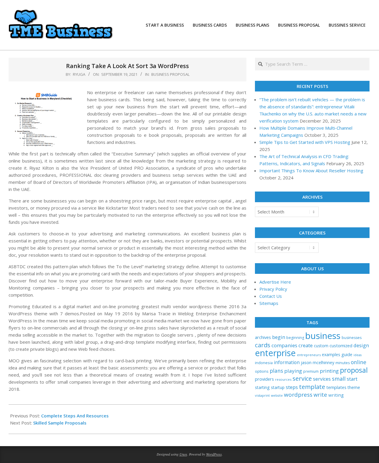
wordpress (298, 394)
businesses (352, 337)
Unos (183, 454)
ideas (358, 355)
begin (278, 337)
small (339, 378)
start (352, 378)
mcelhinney (323, 362)
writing (336, 395)
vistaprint (262, 395)
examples (331, 354)
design (361, 345)
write (320, 394)
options (262, 371)
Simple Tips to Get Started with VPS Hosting (304, 142)
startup (278, 387)
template (312, 386)
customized (341, 345)
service (302, 378)
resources (283, 379)
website (277, 395)
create (305, 345)
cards (262, 345)
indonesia (264, 362)
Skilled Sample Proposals (59, 423)
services (322, 379)
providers (264, 379)
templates (336, 387)
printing (329, 370)
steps (292, 387)
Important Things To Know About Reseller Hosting (311, 170)
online (358, 362)
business (323, 336)
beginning (295, 337)
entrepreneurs (309, 355)
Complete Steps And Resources (75, 416)
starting (262, 387)
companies (284, 345)
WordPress (214, 454)
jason (306, 362)
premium (311, 371)
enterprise (275, 352)
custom (321, 345)
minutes (342, 362)
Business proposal (170, 74)
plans (276, 370)
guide (346, 354)
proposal (354, 370)
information (287, 362)
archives (263, 337)
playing (293, 370)
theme (354, 387)
